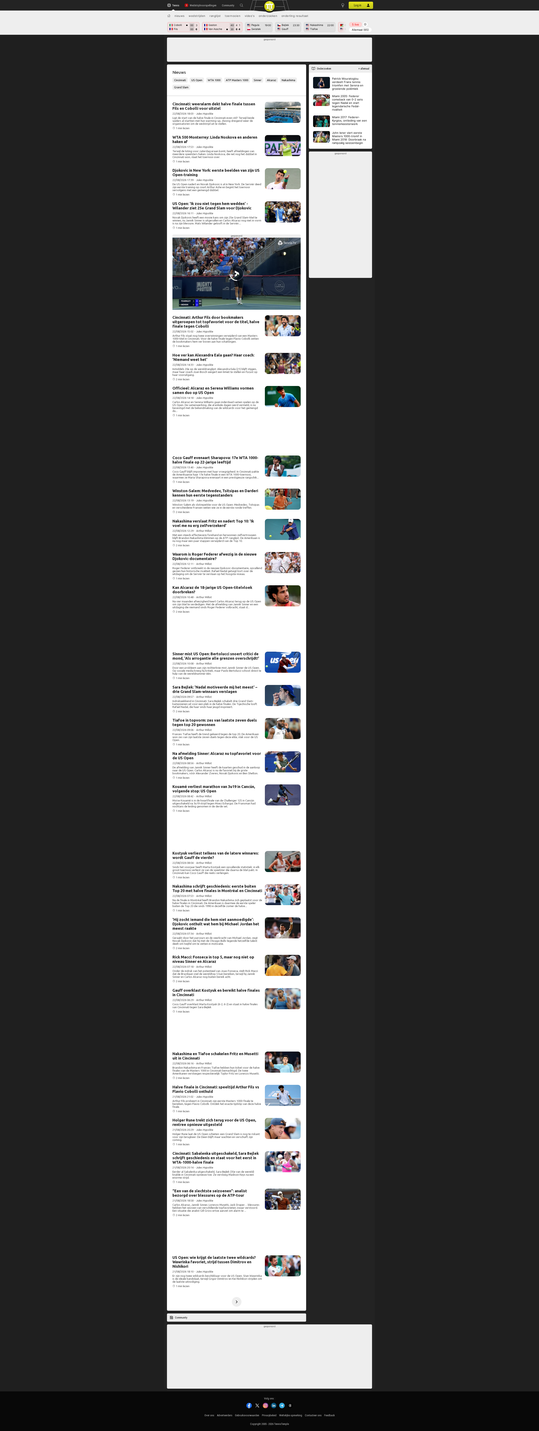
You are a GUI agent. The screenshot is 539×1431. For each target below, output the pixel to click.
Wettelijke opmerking (290, 1415)
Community (228, 5)
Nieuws (180, 15)
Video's (250, 15)
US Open (196, 80)
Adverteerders (224, 1415)
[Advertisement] (269, 50)
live (355, 24)
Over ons (209, 1415)
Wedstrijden (197, 15)
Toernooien (232, 15)
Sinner (257, 80)
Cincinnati (180, 80)
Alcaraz (271, 80)
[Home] (168, 16)
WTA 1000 (214, 80)
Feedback (329, 1415)
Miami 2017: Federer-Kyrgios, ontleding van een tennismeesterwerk (349, 120)
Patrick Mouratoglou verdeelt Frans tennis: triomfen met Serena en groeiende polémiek (347, 83)
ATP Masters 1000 (237, 80)
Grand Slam (181, 87)
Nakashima (288, 80)
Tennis (175, 5)
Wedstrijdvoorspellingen (203, 5)
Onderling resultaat (295, 15)
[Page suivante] (236, 1302)
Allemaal (360, 29)
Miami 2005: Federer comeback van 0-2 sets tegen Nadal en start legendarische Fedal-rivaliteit (347, 102)
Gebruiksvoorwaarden (247, 1415)
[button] (241, 5)
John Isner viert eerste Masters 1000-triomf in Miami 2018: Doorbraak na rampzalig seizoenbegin (349, 138)
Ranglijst (215, 15)
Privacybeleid (269, 1415)
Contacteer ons (313, 1415)
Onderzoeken (268, 15)
